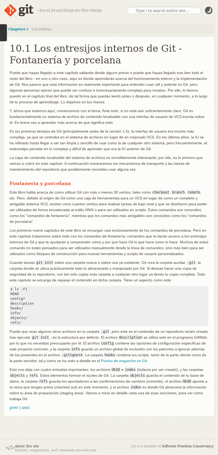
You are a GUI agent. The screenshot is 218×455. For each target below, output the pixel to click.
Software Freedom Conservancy (188, 446)
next (26, 407)
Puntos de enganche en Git (124, 361)
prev (14, 407)
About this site (27, 446)
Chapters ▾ (18, 29)
